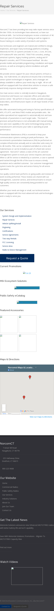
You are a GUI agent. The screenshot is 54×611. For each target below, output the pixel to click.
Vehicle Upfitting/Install (11, 223)
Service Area (7, 246)
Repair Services (8, 220)
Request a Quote (17, 258)
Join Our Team (8, 506)
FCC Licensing (8, 242)
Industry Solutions (9, 498)
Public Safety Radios (10, 491)
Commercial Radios (10, 487)
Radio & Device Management (14, 250)
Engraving (6, 227)
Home (2, 10)
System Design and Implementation (17, 216)
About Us (6, 502)
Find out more (6, 547)
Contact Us (6, 510)
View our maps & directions (41, 417)
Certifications (7, 231)
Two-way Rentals (9, 238)
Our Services (11, 10)
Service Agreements (10, 235)
